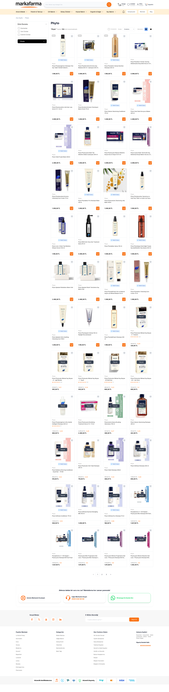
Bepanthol (19, 654)
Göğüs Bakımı (60, 638)
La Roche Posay (20, 635)
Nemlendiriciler (60, 648)
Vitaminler (59, 645)
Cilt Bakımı (51, 12)
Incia (17, 641)
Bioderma (18, 648)
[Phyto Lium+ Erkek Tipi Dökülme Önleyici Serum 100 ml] (63, 226)
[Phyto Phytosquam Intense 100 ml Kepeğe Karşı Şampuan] (89, 317)
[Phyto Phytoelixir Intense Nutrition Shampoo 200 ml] (115, 45)
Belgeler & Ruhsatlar (99, 664)
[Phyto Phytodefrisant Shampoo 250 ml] (115, 317)
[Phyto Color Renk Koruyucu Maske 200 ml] (141, 91)
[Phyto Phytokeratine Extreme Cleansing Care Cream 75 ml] (63, 180)
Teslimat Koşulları (98, 645)
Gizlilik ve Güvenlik (99, 651)
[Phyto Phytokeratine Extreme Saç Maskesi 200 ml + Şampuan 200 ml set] (89, 45)
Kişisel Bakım (80, 12)
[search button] (109, 4)
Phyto (54, 63)
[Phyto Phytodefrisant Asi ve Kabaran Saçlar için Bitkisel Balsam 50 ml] (115, 271)
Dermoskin (19, 638)
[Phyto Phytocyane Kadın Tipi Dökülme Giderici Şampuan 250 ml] (89, 136)
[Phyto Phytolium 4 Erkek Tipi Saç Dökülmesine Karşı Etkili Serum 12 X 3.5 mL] (141, 45)
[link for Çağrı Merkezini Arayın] (84, 598)
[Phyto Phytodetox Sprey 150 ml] (115, 226)
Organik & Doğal (95, 12)
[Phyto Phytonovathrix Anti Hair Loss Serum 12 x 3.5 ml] (63, 91)
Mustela (18, 664)
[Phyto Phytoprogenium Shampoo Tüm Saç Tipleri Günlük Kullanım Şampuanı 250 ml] (63, 45)
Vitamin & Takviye (36, 12)
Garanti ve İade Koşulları (100, 648)
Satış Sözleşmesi (98, 641)
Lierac (17, 661)
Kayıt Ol (134, 619)
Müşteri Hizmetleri (99, 661)
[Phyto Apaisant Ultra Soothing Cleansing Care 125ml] (63, 317)
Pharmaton (19, 670)
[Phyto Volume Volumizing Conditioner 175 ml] (115, 91)
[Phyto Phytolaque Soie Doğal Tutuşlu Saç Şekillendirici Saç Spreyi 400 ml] (141, 226)
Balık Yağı (59, 651)
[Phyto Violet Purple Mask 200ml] (63, 136)
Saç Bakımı (110, 12)
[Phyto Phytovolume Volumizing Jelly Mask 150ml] (115, 180)
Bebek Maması (60, 635)
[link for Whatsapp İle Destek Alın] (129, 598)
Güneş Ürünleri (65, 12)
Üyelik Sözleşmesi (99, 638)
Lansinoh (18, 657)
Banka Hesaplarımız (99, 654)
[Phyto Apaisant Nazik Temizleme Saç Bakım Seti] (89, 271)
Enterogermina (20, 667)
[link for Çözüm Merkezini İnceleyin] (39, 598)
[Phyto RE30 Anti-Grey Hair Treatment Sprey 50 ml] (89, 226)
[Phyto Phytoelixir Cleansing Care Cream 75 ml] (141, 271)
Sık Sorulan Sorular (99, 635)
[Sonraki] (111, 574)
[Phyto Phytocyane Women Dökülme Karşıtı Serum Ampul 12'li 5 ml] (115, 136)
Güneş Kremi (59, 641)
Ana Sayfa (19, 18)
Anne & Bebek (20, 12)
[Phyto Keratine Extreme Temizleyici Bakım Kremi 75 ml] (89, 91)
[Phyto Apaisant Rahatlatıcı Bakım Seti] (63, 271)
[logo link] (28, 4)
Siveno (18, 645)
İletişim (96, 657)
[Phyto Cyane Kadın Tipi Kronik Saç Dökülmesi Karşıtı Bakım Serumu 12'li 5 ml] (141, 136)
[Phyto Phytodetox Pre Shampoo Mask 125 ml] (89, 180)
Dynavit (18, 651)
